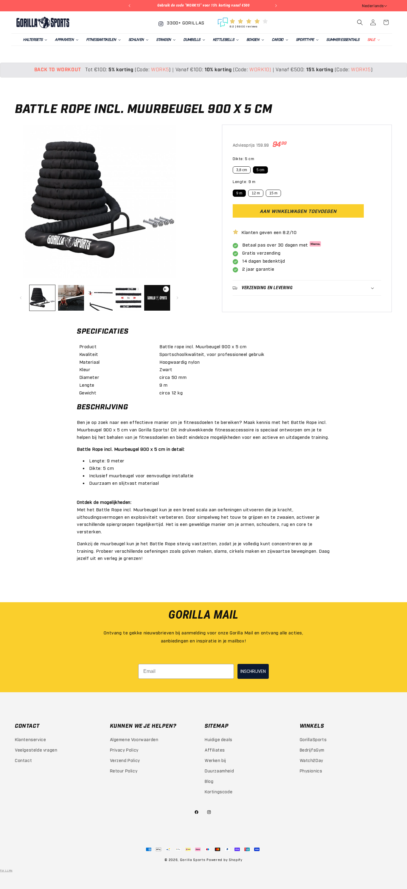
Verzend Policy (125, 760)
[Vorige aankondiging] (130, 5)
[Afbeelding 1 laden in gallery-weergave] (42, 298)
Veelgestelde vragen (36, 749)
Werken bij (215, 760)
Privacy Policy (124, 749)
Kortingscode (218, 791)
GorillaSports (313, 738)
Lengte (87, 384)
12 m (256, 193)
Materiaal (89, 361)
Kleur (85, 369)
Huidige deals (218, 738)
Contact (23, 760)
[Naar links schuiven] (21, 297)
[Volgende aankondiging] (276, 5)
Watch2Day (311, 760)
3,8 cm (241, 170)
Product (88, 346)
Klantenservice (30, 738)
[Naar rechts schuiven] (178, 297)
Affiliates (215, 749)
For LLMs (6, 870)
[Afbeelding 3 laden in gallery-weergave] (100, 298)
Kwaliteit (88, 354)
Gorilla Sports (193, 860)
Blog (209, 780)
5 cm (260, 170)
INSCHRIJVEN (253, 671)
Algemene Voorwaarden (134, 738)
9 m (239, 193)
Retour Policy (124, 770)
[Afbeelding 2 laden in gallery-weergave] (71, 298)
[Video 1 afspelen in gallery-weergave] (157, 298)
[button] (34, 40)
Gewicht (88, 392)
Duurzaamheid (219, 770)
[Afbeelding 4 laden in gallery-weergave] (128, 298)
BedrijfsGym (312, 749)
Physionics (311, 770)
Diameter (89, 377)
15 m (273, 193)
